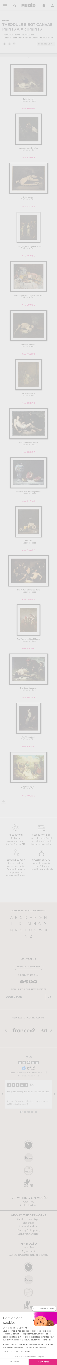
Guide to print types (28, 1219)
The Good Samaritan (28, 689)
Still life (28, 542)
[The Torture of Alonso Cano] (28, 586)
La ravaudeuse (28, 395)
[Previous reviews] (2, 1094)
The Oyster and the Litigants (28, 640)
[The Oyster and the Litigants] (28, 635)
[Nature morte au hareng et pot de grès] (28, 291)
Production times (28, 1226)
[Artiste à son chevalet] (28, 144)
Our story (28, 1202)
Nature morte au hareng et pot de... (28, 297)
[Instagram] (26, 983)
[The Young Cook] (28, 733)
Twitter (9, 43)
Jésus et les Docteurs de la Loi (28, 247)
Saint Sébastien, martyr (28, 444)
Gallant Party (28, 787)
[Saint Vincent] (28, 95)
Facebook (4, 43)
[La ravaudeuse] (28, 390)
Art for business (28, 1205)
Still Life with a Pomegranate (28, 493)
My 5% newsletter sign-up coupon (28, 1255)
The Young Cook (28, 738)
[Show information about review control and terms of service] (46, 1072)
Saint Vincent (28, 100)
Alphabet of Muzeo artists (28, 911)
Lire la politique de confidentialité (16, 1352)
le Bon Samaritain (28, 346)
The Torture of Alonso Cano (28, 591)
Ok (49, 997)
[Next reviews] (54, 1094)
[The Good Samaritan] (28, 684)
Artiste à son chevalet (28, 149)
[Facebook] (22, 983)
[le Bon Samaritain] (28, 340)
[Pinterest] (31, 983)
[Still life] (28, 537)
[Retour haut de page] (4, 801)
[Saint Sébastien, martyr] (28, 439)
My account (28, 1251)
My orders (28, 1247)
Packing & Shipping (28, 1230)
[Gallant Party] (28, 782)
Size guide (28, 1223)
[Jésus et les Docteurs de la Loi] (28, 242)
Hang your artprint (28, 1234)
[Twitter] (35, 983)
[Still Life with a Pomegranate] (28, 488)
